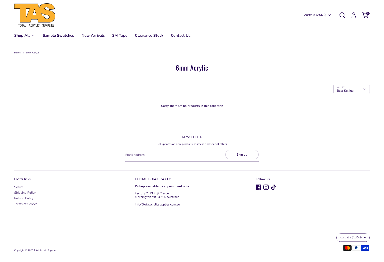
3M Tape (119, 35)
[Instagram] (266, 187)
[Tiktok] (273, 187)
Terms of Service (25, 204)
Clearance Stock (149, 35)
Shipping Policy (25, 193)
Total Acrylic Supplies (45, 250)
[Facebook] (258, 187)
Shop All (22, 35)
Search (19, 187)
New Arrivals (93, 35)
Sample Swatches (58, 35)
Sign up (242, 154)
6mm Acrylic (32, 52)
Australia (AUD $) (315, 15)
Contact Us (180, 35)
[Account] (353, 15)
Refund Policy (23, 198)
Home (17, 52)
